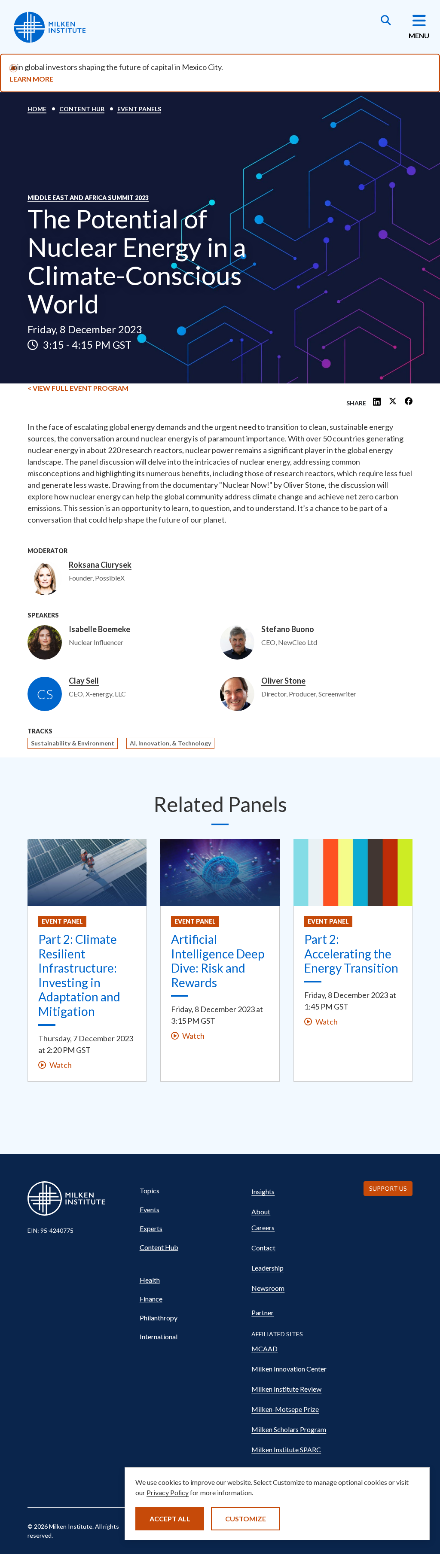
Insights (263, 1191)
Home (37, 109)
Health (150, 1280)
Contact (263, 1248)
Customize (245, 1518)
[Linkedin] (377, 402)
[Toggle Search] (386, 21)
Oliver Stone (283, 681)
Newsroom (267, 1288)
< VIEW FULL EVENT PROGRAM (78, 388)
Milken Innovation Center (289, 1369)
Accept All (170, 1518)
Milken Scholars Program (288, 1429)
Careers (263, 1227)
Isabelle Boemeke (99, 629)
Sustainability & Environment (72, 743)
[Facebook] (408, 402)
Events (149, 1209)
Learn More (31, 79)
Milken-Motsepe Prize (285, 1409)
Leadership (267, 1268)
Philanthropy (158, 1318)
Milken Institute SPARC (286, 1449)
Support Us (388, 1188)
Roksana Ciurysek (100, 565)
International (158, 1336)
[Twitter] (393, 402)
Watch (60, 1065)
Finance (151, 1299)
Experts (151, 1228)
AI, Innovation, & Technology (170, 743)
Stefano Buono (287, 629)
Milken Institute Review (286, 1389)
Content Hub (81, 109)
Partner (262, 1312)
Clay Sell (84, 681)
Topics (149, 1190)
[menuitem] (188, 1190)
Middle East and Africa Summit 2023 (88, 198)
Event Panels (139, 109)
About (260, 1211)
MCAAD (264, 1348)
